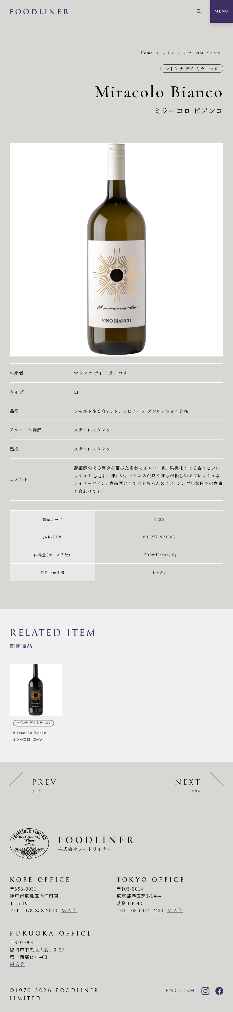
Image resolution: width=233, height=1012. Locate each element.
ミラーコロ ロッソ (36, 705)
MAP (69, 911)
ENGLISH (180, 991)
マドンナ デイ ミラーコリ (192, 68)
